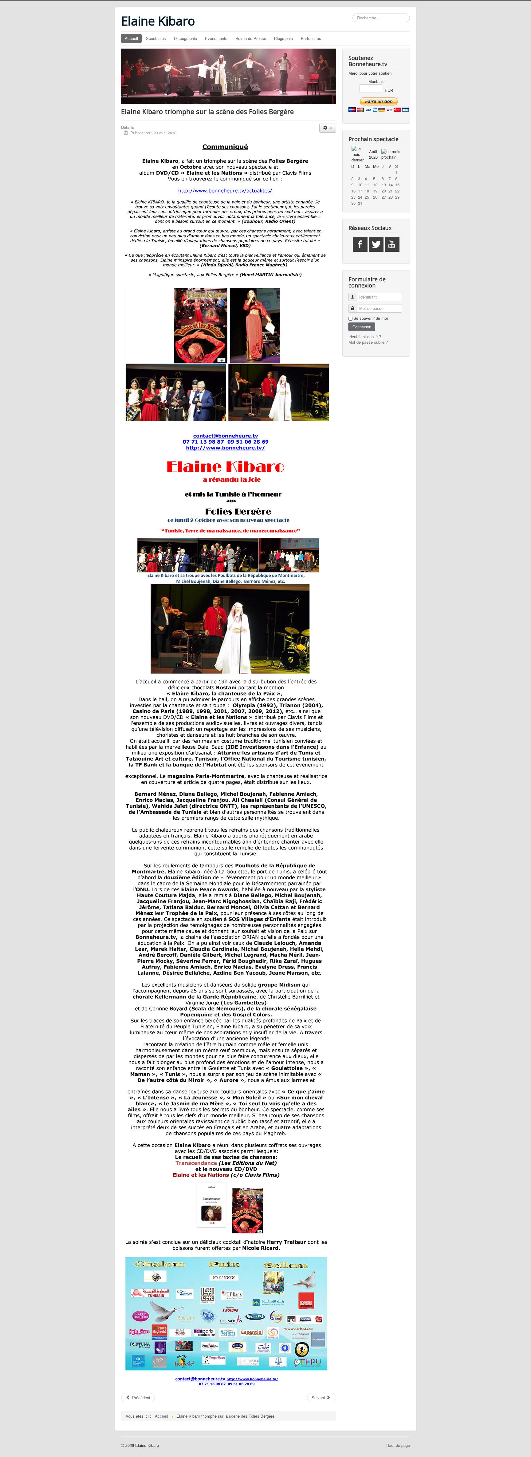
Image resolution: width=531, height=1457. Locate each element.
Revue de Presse (250, 38)
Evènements (216, 38)
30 (353, 203)
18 (367, 191)
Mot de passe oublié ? (368, 342)
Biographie (283, 38)
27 (384, 197)
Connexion (361, 327)
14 (390, 185)
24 (360, 197)
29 (397, 197)
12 (375, 185)
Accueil (131, 38)
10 (360, 185)
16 (353, 191)
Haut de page (398, 1445)
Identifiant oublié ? (364, 336)
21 (390, 191)
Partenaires (311, 38)
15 (397, 185)
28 (390, 197)
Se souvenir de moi (370, 318)
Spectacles (156, 38)
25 (367, 197)
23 (353, 197)
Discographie (185, 38)
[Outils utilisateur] (327, 128)
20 (384, 191)
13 (384, 185)
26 (375, 197)
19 (375, 191)
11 (367, 185)
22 (397, 191)
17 (360, 191)
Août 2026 (373, 154)
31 (360, 203)
